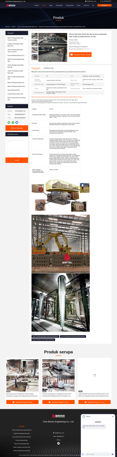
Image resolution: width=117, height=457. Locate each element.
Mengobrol (104, 5)
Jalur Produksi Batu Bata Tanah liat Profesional (45, 336)
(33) (13, 90)
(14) (16, 82)
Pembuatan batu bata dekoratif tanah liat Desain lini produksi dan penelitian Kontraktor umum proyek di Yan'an (94, 395)
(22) (15, 94)
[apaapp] (13, 122)
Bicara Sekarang (17, 128)
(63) (15, 39)
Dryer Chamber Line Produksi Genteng (43, 339)
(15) (17, 98)
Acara (78, 5)
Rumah (37, 5)
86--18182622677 (106, 1)
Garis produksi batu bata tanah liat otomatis (73, 336)
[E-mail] (17, 122)
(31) (16, 55)
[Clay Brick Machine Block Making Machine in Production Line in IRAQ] (52, 47)
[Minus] (113, 416)
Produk (44, 5)
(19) (15, 45)
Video (50, 5)
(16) (15, 72)
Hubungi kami (70, 5)
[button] (8, 379)
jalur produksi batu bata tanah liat (27, 26)
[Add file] (83, 454)
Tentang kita (59, 5)
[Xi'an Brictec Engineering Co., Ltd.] (10, 5)
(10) (15, 50)
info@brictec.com (92, 1)
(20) (16, 60)
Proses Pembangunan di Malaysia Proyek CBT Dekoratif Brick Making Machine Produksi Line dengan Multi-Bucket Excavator (20, 395)
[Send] (112, 454)
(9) (16, 66)
